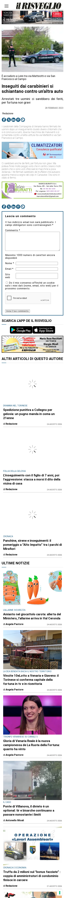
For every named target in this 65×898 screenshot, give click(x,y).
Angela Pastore (14, 624)
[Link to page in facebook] (4, 120)
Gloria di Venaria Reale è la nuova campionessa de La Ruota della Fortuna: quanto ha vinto (31, 745)
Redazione (7, 113)
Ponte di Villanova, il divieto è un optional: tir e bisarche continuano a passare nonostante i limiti (28, 810)
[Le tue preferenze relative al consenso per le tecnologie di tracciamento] (60, 893)
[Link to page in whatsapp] (23, 120)
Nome (9, 263)
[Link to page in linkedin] (13, 120)
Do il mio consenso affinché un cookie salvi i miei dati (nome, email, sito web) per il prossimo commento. (31, 285)
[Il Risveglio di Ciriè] (38, 6)
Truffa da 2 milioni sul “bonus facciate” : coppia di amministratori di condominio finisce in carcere (31, 876)
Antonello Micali (15, 820)
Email (9, 268)
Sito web (7, 276)
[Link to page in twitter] (9, 120)
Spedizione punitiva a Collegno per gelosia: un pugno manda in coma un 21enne (29, 414)
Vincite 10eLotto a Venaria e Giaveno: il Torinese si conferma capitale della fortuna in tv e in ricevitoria (31, 680)
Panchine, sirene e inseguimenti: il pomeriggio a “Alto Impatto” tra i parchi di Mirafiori (32, 545)
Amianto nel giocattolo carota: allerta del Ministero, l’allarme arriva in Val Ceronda (32, 616)
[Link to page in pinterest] (18, 120)
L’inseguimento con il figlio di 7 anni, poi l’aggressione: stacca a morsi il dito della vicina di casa (31, 479)
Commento (12, 230)
